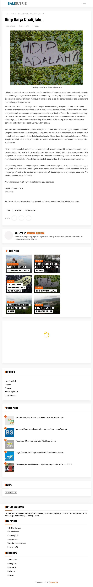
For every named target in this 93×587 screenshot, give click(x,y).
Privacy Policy (12, 567)
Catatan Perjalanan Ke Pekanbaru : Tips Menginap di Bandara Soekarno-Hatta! (44, 464)
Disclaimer (11, 571)
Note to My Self (12, 536)
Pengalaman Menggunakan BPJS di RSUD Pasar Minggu (36, 441)
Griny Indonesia (12, 539)
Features (18, 210)
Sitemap (10, 575)
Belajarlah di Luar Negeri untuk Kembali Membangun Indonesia (46, 267)
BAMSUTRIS (54, 582)
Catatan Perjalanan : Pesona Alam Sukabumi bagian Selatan (18, 308)
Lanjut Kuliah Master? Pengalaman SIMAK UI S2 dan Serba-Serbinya (40, 453)
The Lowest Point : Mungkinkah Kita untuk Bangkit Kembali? (16, 287)
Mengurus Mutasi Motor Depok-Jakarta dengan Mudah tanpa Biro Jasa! (41, 429)
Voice (37, 26)
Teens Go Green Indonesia (16, 543)
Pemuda (8, 385)
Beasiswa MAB (12, 547)
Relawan (8, 388)
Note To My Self (31, 210)
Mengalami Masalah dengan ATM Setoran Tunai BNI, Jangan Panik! (40, 417)
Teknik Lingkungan (11, 392)
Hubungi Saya (12, 564)
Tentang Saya (12, 560)
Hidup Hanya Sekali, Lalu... (46, 290)
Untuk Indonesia (10, 395)
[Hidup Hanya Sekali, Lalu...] (47, 284)
